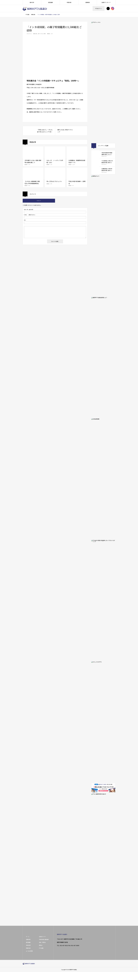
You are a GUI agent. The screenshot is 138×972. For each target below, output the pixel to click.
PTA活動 (41, 948)
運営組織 (50, 2)
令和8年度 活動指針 (44, 939)
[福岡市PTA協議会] (35, 8)
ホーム (27, 936)
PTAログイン (98, 8)
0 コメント (39, 200)
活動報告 (87, 2)
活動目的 (28, 939)
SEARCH (108, 8)
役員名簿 (28, 945)
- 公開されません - (30, 214)
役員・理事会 (42, 942)
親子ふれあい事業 (42, 33)
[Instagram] (111, 963)
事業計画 (35, 33)
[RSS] (114, 963)
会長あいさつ (42, 936)
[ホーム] (23, 14)
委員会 (40, 945)
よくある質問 (29, 951)
